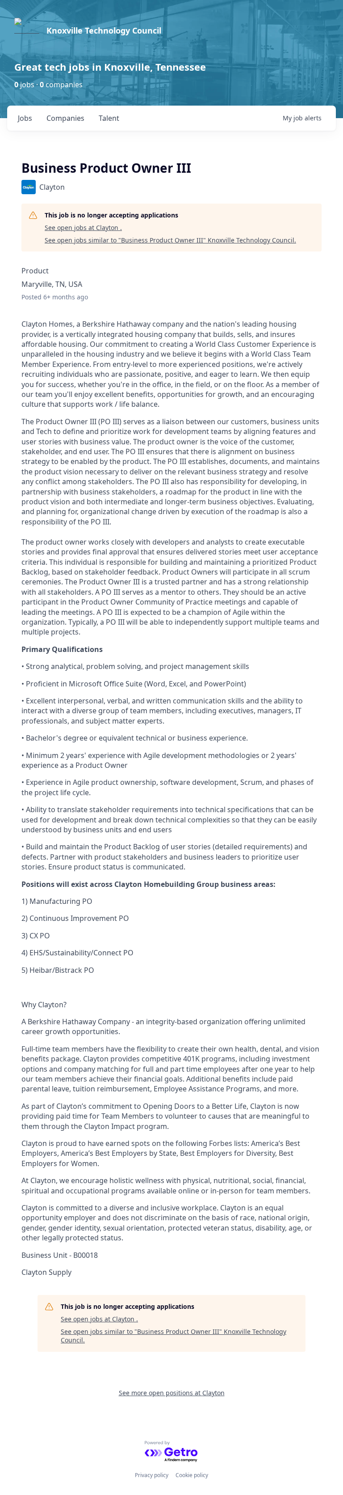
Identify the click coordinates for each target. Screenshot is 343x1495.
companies (65, 118)
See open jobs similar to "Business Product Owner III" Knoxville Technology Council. (170, 240)
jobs (25, 118)
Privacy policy (151, 1475)
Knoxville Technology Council (103, 30)
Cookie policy (192, 1475)
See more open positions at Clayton (172, 1393)
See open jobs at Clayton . (83, 227)
